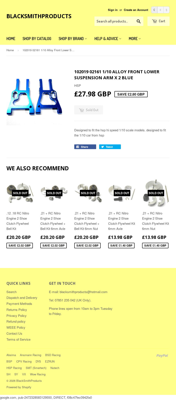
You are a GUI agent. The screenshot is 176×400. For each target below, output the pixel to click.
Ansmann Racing (30, 355)
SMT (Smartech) (36, 368)
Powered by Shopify (18, 387)
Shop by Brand (72, 38)
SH (8, 374)
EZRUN (50, 361)
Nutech (54, 368)
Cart (161, 21)
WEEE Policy (15, 327)
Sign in (113, 10)
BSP (9, 361)
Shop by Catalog (37, 38)
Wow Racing (38, 374)
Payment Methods (19, 303)
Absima (11, 355)
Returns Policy (16, 309)
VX (24, 374)
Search (11, 291)
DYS (38, 361)
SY (16, 374)
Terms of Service (18, 339)
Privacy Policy (16, 315)
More (133, 38)
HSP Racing (14, 368)
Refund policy (16, 321)
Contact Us (14, 333)
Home (10, 38)
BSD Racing (53, 355)
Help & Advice (106, 38)
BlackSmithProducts (38, 16)
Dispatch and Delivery (21, 297)
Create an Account (136, 10)
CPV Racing (24, 361)
